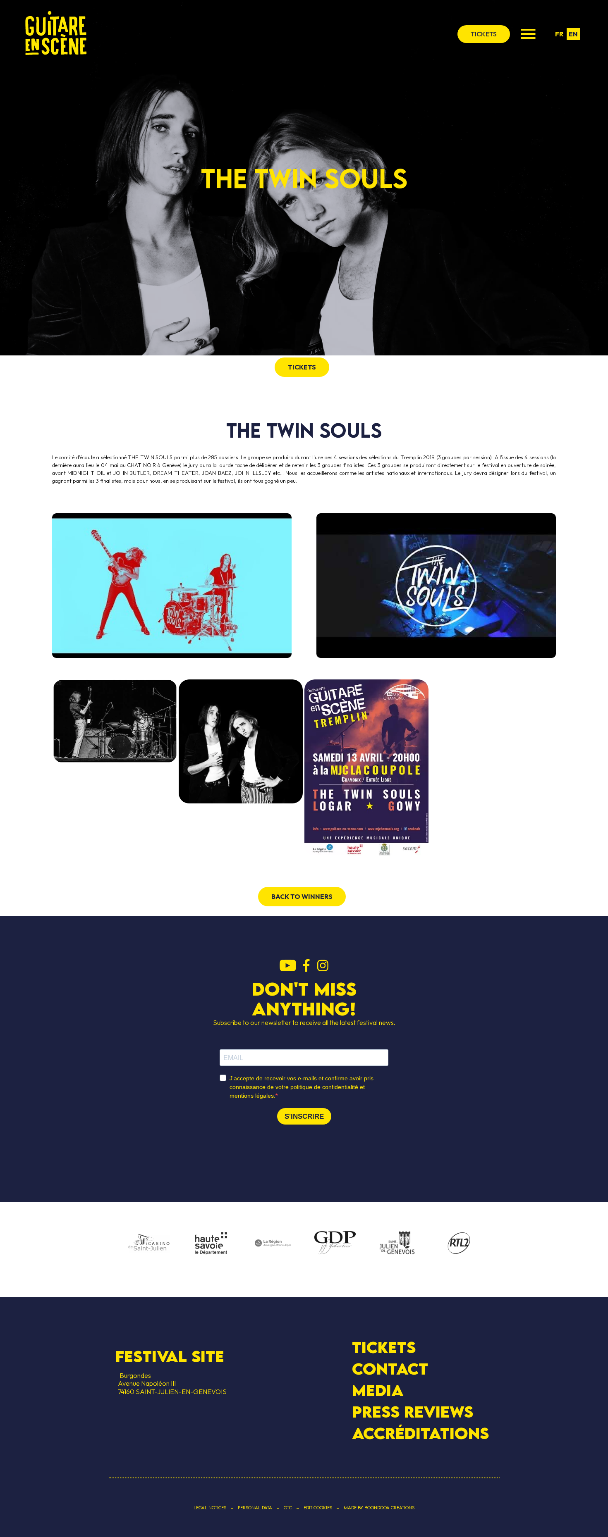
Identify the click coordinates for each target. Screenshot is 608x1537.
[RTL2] (459, 1243)
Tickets (384, 1347)
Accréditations (420, 1433)
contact (390, 1368)
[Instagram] (322, 966)
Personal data (255, 1507)
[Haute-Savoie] (211, 1244)
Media (378, 1390)
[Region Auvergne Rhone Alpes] (273, 1243)
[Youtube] (288, 966)
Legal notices (210, 1507)
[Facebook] (306, 966)
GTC (288, 1507)
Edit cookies (318, 1507)
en (573, 34)
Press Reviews (412, 1411)
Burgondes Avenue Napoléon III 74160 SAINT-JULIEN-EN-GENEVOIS (171, 1383)
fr (559, 34)
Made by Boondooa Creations (379, 1507)
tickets (484, 34)
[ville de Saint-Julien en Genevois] (397, 1244)
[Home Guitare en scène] (56, 34)
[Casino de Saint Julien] (149, 1243)
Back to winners (302, 896)
